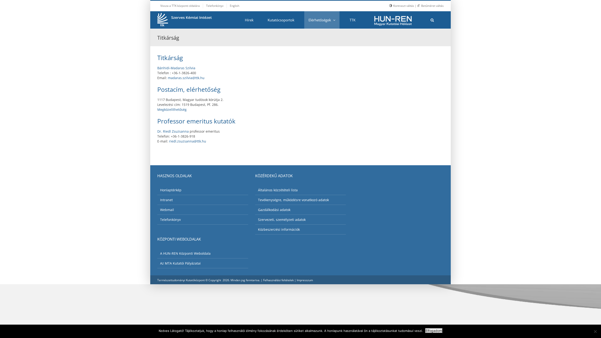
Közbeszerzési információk (279, 229)
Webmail (167, 209)
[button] (432, 20)
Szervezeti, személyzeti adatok (282, 219)
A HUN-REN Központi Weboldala (185, 253)
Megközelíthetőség (172, 109)
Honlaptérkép (170, 190)
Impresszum (305, 280)
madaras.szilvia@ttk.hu (186, 78)
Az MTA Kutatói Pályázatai (180, 263)
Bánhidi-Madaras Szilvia (176, 68)
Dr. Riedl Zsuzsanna (173, 131)
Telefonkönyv (170, 219)
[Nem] (595, 331)
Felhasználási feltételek (278, 280)
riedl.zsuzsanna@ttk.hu (187, 141)
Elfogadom (434, 331)
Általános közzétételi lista (278, 190)
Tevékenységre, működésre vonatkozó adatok (293, 200)
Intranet (166, 200)
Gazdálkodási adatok (274, 209)
